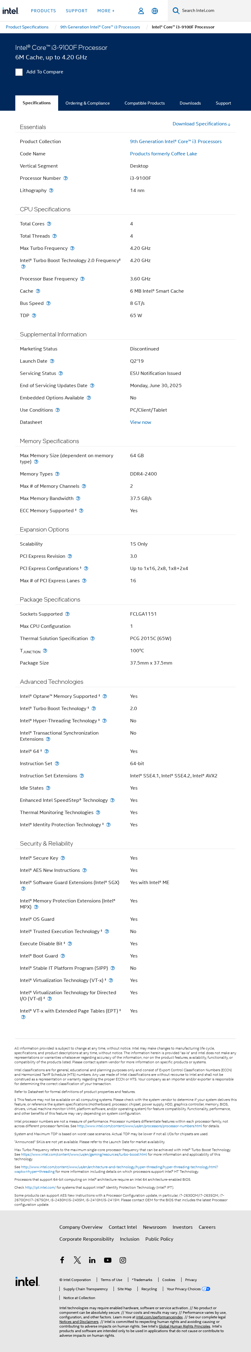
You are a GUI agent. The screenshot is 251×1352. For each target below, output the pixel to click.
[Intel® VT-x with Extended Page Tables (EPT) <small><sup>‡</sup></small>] (23, 1017)
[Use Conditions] (57, 410)
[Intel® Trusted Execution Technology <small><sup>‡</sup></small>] (106, 931)
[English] (154, 10)
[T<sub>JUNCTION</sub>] (45, 650)
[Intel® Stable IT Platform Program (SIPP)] (112, 968)
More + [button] (106, 10)
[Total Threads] (54, 236)
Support (223, 103)
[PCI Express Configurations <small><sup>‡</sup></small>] (86, 568)
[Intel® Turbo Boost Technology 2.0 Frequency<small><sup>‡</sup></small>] (23, 266)
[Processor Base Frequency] (82, 278)
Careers (207, 1227)
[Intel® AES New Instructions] (84, 870)
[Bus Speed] (48, 303)
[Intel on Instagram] (123, 1261)
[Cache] (38, 291)
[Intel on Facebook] (62, 1261)
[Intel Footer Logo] (27, 1281)
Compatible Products (145, 103)
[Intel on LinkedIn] (92, 1261)
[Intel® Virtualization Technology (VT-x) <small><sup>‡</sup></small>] (110, 980)
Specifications (37, 103)
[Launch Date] (52, 361)
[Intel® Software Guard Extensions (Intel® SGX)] (23, 888)
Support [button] (77, 10)
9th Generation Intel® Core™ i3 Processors (176, 142)
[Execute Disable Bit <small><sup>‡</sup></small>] (69, 943)
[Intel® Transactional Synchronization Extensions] (48, 739)
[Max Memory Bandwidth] (78, 498)
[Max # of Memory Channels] (84, 486)
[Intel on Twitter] (77, 1261)
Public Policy (159, 1239)
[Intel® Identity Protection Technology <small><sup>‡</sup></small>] (108, 824)
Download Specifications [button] (200, 124)
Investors (183, 1227)
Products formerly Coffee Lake (163, 154)
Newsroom (155, 1227)
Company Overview (81, 1227)
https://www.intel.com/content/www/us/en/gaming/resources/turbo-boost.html (84, 1154)
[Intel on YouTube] (108, 1261)
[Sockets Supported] (67, 614)
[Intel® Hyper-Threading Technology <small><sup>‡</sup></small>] (104, 720)
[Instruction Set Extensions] (81, 775)
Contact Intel (123, 1227)
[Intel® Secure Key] (62, 858)
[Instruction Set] (57, 763)
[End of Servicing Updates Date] (92, 385)
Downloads (190, 103)
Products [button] (43, 10)
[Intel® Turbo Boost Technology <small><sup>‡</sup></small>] (93, 708)
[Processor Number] (65, 178)
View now (140, 422)
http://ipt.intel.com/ (40, 1187)
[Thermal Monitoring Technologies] (98, 812)
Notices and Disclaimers (79, 1321)
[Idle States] (48, 788)
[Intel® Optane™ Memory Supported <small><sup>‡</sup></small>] (104, 696)
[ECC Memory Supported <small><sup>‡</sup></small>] (81, 510)
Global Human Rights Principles (184, 1326)
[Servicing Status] (60, 373)
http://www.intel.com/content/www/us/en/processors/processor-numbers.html (139, 1126)
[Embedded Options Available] (88, 397)
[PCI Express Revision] (69, 556)
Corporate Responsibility (86, 1239)
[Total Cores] (49, 223)
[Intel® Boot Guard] (62, 955)
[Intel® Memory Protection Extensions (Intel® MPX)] (36, 906)
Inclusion (129, 1239)
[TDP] (34, 315)
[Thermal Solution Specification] (92, 638)
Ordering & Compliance (88, 103)
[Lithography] (51, 190)
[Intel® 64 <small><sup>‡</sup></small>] (46, 751)
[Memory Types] (57, 473)
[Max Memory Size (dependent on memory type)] (36, 461)
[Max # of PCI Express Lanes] (84, 580)
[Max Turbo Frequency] (72, 248)
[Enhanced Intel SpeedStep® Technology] (112, 800)
